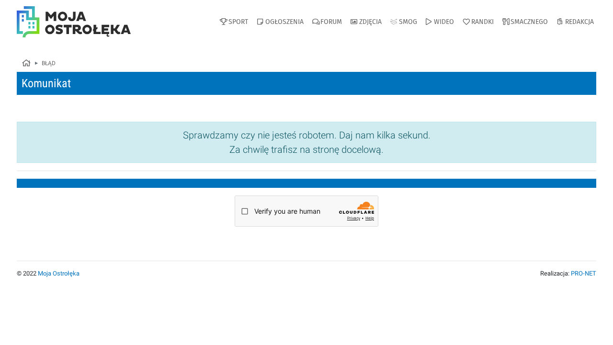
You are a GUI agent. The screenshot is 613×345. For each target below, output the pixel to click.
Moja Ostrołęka (58, 273)
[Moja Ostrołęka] (26, 63)
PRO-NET (583, 273)
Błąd (49, 63)
